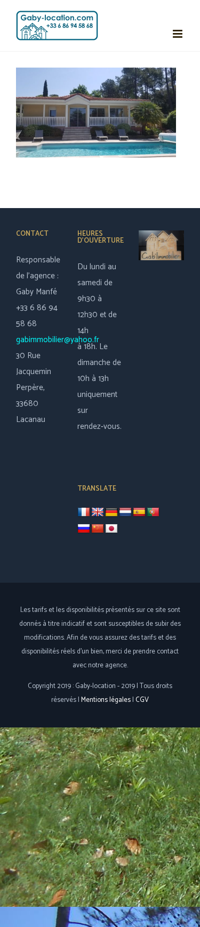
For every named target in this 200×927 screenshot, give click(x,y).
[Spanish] (139, 512)
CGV (142, 700)
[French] (83, 512)
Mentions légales (106, 700)
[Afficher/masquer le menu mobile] (178, 33)
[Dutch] (125, 512)
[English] (97, 512)
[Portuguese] (153, 512)
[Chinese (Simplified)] (97, 529)
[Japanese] (111, 529)
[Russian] (83, 529)
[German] (111, 512)
